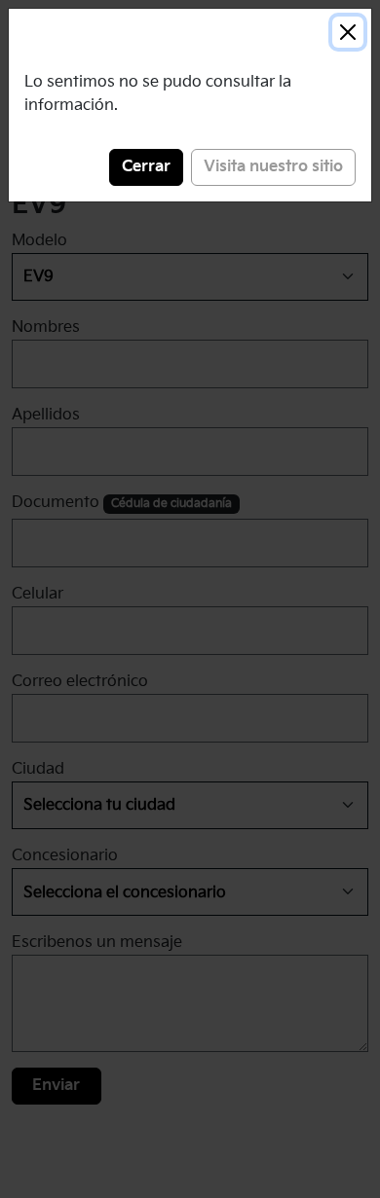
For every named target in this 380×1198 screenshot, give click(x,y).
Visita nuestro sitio (273, 167)
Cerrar (146, 167)
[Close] (347, 32)
